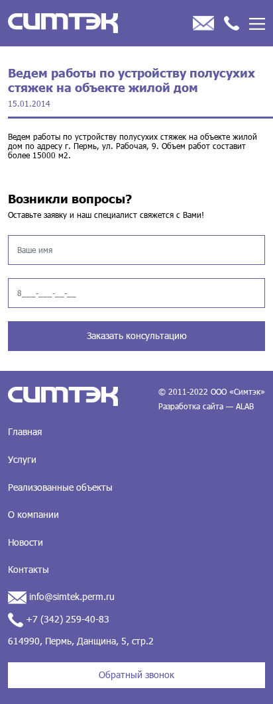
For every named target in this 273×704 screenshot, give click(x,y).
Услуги (22, 459)
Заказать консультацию (137, 335)
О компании (33, 514)
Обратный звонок (136, 674)
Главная (25, 431)
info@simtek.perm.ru (71, 596)
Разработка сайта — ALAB (206, 406)
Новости (25, 542)
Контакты (28, 569)
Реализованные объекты (60, 487)
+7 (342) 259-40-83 (66, 619)
